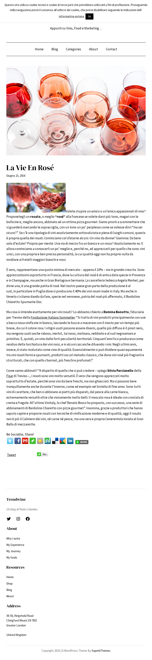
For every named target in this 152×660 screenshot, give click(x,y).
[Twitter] (10, 441)
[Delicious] (55, 441)
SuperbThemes (101, 650)
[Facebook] (17, 441)
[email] (25, 441)
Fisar (9, 376)
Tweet (11, 455)
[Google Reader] (63, 441)
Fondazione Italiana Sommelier (53, 317)
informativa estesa (71, 16)
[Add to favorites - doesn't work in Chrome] (40, 441)
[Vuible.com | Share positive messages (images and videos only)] (32, 443)
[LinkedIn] (70, 441)
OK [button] (89, 16)
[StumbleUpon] (48, 441)
